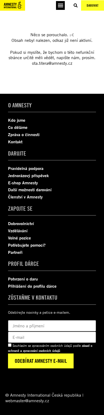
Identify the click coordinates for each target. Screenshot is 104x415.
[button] (60, 5)
